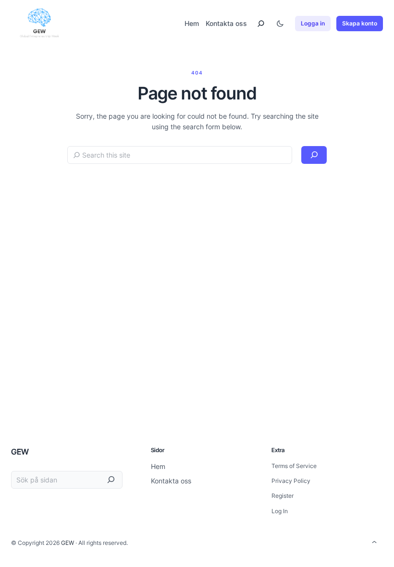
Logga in (313, 23)
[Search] (314, 155)
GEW (20, 451)
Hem (192, 23)
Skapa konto (359, 23)
